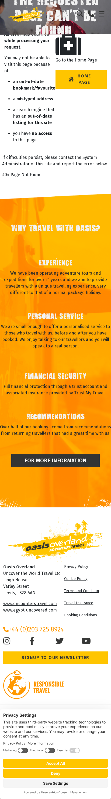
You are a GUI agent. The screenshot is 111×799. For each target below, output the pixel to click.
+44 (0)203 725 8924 (36, 629)
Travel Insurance (78, 603)
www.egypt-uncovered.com (30, 610)
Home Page (84, 79)
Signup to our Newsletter (55, 657)
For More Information (55, 460)
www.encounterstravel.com (30, 603)
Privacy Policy (76, 566)
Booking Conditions (80, 615)
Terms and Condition (81, 591)
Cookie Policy (75, 578)
